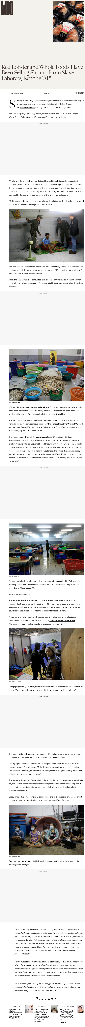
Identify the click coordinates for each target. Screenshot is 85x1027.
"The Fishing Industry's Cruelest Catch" (64, 424)
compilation (41, 437)
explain (12, 444)
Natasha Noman (17, 93)
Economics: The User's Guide (62, 620)
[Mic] (7, 8)
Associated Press (27, 108)
